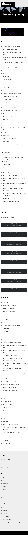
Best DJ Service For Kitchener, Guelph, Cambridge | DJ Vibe (15, 58)
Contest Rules (6, 76)
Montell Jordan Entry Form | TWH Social (12, 124)
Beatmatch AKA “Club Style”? (9, 305)
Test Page (5, 322)
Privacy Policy (6, 135)
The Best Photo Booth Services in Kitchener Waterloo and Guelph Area (13, 189)
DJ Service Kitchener (7, 85)
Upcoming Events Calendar (9, 198)
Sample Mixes (6, 147)
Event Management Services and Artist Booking (14, 105)
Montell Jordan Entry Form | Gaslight (11, 122)
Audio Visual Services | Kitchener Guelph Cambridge (12, 53)
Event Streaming (6, 524)
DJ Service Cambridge (8, 79)
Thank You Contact (7, 172)
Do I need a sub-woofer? (8, 317)
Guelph (4, 486)
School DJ (5, 513)
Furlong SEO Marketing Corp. (19, 532)
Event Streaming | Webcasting (10, 110)
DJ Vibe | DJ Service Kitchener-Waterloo (12, 93)
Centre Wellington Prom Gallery (10, 70)
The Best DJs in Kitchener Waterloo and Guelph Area (14, 179)
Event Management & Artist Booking (11, 522)
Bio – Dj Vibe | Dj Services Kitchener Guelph (13, 62)
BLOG (4, 65)
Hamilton (5, 489)
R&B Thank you (6, 141)
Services (5, 149)
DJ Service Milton (7, 87)
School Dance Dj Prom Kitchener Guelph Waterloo (13, 157)
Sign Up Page (6, 167)
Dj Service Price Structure (9, 311)
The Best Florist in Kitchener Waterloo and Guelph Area (14, 184)
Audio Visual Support (7, 519)
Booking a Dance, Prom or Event (10, 302)
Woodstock (5, 492)
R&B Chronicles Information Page (10, 144)
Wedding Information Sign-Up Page (11, 201)
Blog (4, 507)
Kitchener (5, 477)
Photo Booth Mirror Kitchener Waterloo (12, 337)
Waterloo (5, 480)
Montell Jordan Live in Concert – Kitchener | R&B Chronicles (14, 128)
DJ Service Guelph (7, 82)
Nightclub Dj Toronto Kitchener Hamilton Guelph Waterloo (15, 154)
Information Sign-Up (7, 116)
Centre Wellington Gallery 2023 (10, 67)
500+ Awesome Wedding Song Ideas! (11, 46)
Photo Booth (6, 516)
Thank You (5, 170)
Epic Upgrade (6, 102)
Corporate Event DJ (7, 152)
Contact (4, 73)
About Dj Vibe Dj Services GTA (10, 49)
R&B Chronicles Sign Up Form (9, 138)
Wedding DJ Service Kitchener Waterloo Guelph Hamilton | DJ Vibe (15, 160)
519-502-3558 (4, 465)
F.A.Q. (4, 113)
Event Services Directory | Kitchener (11, 107)
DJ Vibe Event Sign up (8, 99)
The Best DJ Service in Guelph (10, 175)
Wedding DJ (5, 510)
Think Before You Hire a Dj (9, 314)
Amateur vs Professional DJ (9, 308)
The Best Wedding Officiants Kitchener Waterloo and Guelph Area (14, 194)
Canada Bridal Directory (8, 217)
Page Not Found (6, 132)
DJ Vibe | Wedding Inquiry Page (10, 96)
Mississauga (5, 495)
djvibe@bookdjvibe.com (6, 467)
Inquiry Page (6, 119)
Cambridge (5, 483)
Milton (4, 497)
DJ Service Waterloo (7, 90)
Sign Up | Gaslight (7, 164)
